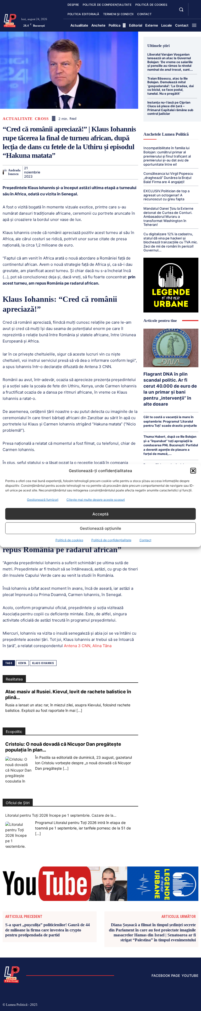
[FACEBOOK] (194, 6)
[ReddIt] (105, 172)
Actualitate (18, 119)
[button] (193, 470)
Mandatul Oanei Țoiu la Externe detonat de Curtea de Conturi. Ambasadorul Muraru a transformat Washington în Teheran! (168, 216)
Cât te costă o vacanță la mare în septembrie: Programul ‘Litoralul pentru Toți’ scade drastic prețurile (170, 421)
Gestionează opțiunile (100, 528)
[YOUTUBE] (194, 12)
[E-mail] (118, 172)
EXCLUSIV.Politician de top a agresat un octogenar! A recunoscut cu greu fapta (166, 195)
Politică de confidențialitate (111, 540)
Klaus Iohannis (43, 663)
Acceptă (100, 513)
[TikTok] (163, 1005)
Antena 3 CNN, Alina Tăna (87, 645)
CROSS (42, 119)
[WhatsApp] (81, 172)
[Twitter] (57, 172)
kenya (22, 663)
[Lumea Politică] (10, 20)
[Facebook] (45, 172)
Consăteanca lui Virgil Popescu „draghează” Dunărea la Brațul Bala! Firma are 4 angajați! (168, 177)
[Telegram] (130, 172)
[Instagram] (155, 1005)
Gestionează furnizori (42, 500)
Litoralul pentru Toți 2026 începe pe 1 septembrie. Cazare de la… (60, 815)
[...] (79, 710)
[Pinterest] (69, 172)
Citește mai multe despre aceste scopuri (95, 500)
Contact (145, 540)
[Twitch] (172, 1005)
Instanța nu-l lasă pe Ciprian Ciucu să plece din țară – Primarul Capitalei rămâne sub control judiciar (170, 108)
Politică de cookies (69, 540)
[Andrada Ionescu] (3, 172)
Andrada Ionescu (14, 172)
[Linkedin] (93, 172)
